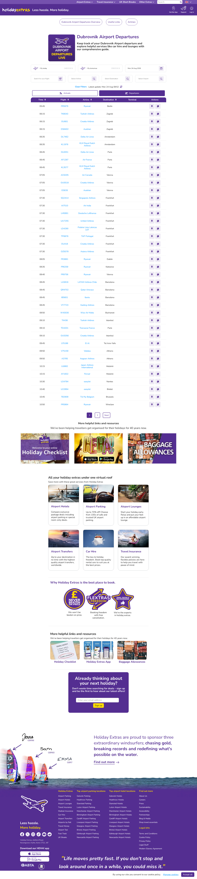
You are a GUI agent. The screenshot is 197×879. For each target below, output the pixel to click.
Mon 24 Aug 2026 (134, 68)
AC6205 (64, 175)
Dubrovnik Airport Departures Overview (81, 22)
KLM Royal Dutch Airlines (87, 144)
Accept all (188, 874)
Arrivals (67, 93)
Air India (87, 205)
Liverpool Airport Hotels (119, 822)
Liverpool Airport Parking (87, 822)
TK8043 (64, 114)
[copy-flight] (158, 106)
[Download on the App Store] (34, 853)
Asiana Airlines (87, 251)
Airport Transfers (65, 818)
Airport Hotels (64, 799)
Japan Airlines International (87, 366)
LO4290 (64, 228)
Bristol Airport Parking (86, 830)
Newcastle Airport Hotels (120, 837)
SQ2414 (64, 198)
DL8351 (64, 152)
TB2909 (64, 397)
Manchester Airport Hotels (120, 811)
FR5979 (64, 106)
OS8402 (64, 129)
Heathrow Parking (84, 799)
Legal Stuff (143, 845)
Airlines (131, 22)
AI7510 (64, 205)
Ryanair (87, 106)
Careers (142, 799)
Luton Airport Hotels (118, 807)
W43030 (64, 312)
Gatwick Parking (83, 796)
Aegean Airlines (87, 358)
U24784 (64, 381)
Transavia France (87, 328)
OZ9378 (64, 251)
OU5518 (65, 182)
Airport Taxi (63, 830)
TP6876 (64, 236)
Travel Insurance (65, 807)
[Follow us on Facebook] (22, 834)
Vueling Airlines (87, 305)
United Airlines (87, 221)
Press (141, 803)
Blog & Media (144, 818)
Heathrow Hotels (116, 799)
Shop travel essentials (148, 822)
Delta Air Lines (87, 136)
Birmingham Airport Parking (88, 815)
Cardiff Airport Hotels (118, 818)
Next (106, 415)
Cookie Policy (144, 837)
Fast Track (62, 833)
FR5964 (64, 404)
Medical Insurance (65, 811)
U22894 (64, 389)
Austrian (87, 129)
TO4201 (64, 328)
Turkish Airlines (87, 113)
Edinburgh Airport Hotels (119, 833)
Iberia (87, 297)
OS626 (64, 190)
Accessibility (144, 811)
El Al (87, 343)
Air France (87, 159)
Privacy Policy (144, 841)
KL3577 (64, 167)
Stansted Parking (84, 803)
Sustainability (144, 807)
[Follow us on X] (28, 834)
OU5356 (65, 335)
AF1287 (64, 159)
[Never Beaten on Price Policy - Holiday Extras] (74, 599)
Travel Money (63, 826)
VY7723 (64, 305)
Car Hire (61, 815)
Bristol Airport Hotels (118, 830)
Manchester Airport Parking (88, 811)
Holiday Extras (16, 10)
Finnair (87, 374)
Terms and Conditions (148, 833)
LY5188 (64, 343)
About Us (143, 796)
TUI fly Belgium (87, 396)
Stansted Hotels (116, 803)
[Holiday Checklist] (45, 448)
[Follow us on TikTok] (39, 834)
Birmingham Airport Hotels (120, 815)
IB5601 (64, 297)
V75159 (64, 351)
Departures (134, 93)
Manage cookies (171, 874)
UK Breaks (62, 837)
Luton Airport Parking (86, 807)
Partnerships (144, 815)
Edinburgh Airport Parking (88, 833)
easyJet (87, 381)
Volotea (87, 351)
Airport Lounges (65, 803)
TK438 (65, 320)
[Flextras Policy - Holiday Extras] (98, 599)
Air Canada (87, 175)
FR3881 (64, 259)
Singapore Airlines (87, 198)
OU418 (64, 244)
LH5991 (64, 213)
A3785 (65, 358)
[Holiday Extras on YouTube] (44, 834)
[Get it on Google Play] (34, 859)
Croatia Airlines (87, 121)
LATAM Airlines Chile (87, 282)
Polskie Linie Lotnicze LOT (87, 228)
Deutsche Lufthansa (87, 213)
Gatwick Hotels (115, 796)
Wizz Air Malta (87, 312)
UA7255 (64, 221)
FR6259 (64, 267)
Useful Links (114, 22)
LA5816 (64, 282)
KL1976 (64, 144)
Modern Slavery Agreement (150, 848)
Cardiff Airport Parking (86, 818)
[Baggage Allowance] (152, 448)
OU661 (64, 121)
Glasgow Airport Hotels (119, 826)
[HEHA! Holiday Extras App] (98, 448)
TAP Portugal (87, 236)
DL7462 (64, 137)
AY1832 (64, 374)
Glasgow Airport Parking (87, 826)
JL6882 (64, 366)
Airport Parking (64, 796)
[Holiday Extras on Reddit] (50, 834)
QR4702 (64, 290)
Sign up (98, 705)
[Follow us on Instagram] (33, 834)
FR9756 (64, 274)
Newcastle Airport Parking (88, 837)
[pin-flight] (152, 106)
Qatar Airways (87, 289)
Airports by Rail (64, 822)
